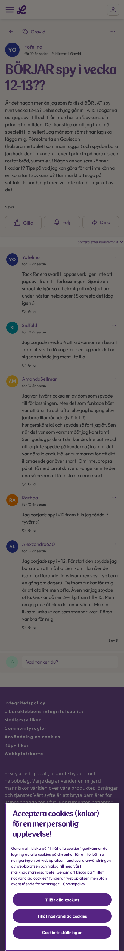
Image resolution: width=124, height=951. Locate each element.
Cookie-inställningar (62, 932)
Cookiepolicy (74, 883)
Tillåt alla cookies (62, 899)
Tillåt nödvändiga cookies (62, 916)
